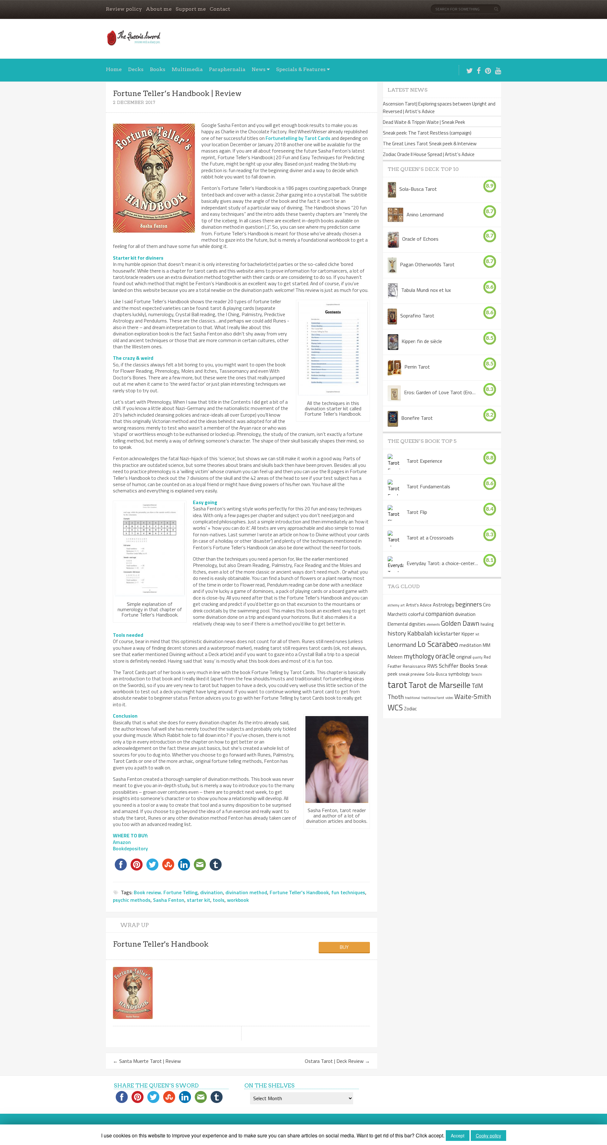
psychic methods (131, 900)
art (403, 605)
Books (157, 69)
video (449, 697)
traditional (412, 697)
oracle (445, 655)
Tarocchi (476, 674)
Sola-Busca (436, 674)
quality (477, 657)
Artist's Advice (419, 605)
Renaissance (414, 666)
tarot (397, 684)
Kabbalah (419, 633)
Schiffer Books (456, 665)
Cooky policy (488, 1135)
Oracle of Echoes (420, 239)
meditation (470, 645)
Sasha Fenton (168, 900)
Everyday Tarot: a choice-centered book (442, 563)
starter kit (198, 900)
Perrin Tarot (417, 367)
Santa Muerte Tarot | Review (147, 1061)
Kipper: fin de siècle (422, 341)
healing (487, 624)
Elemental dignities (407, 624)
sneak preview (412, 674)
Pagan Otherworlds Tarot (427, 264)
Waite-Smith (472, 696)
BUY (344, 947)
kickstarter (447, 633)
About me (159, 9)
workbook (238, 900)
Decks (136, 69)
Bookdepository (130, 848)
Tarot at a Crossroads (430, 537)
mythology (419, 656)
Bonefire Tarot (417, 418)
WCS (395, 708)
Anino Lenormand (425, 214)
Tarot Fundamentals (428, 486)
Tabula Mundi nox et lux (426, 290)
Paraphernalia (227, 69)
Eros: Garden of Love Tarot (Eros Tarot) (440, 392)
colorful (416, 614)
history (397, 633)
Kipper (468, 633)
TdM (477, 685)
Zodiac (410, 708)
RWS (432, 666)
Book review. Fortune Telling (166, 892)
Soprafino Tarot (417, 315)
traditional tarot (432, 697)
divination (211, 892)
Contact (220, 9)
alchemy (393, 605)
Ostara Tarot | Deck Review (337, 1061)
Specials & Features (301, 69)
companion (440, 613)
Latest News (407, 90)
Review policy (124, 9)
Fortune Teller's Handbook (299, 892)
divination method (246, 892)
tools (218, 900)
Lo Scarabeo (438, 644)
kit (477, 634)
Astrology (443, 604)
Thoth (396, 697)
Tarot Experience (424, 461)
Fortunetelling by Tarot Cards (298, 138)
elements (433, 624)
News (259, 69)
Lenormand (402, 644)
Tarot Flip (417, 512)
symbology (459, 674)
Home (114, 69)
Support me (190, 9)
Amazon (122, 842)
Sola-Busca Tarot (418, 189)
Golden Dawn (460, 623)
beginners (469, 604)
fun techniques (348, 892)
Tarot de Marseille (439, 684)
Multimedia (187, 69)
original (463, 656)
